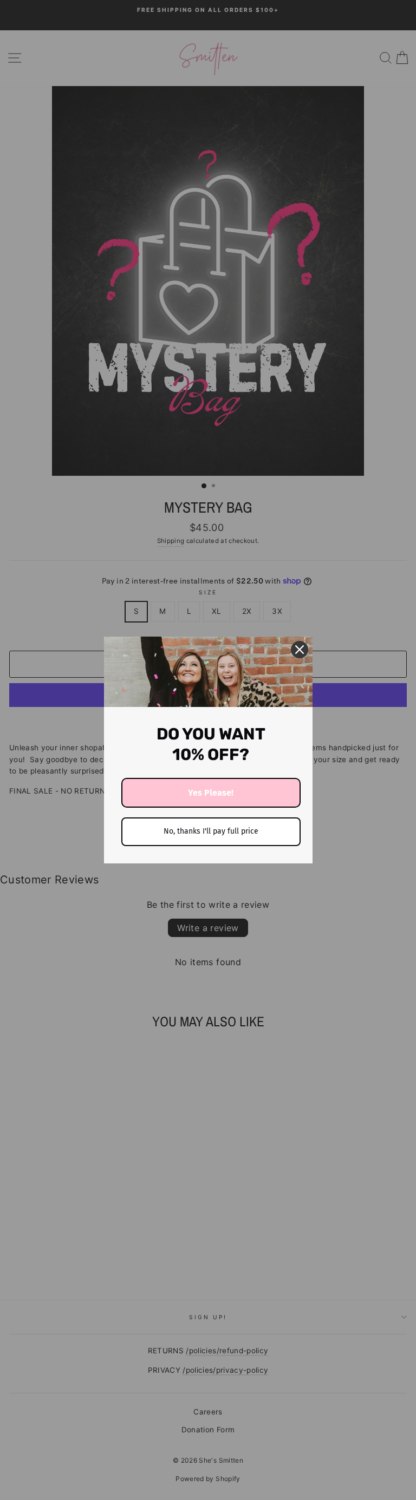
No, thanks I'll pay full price (211, 831)
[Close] (300, 650)
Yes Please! (210, 793)
